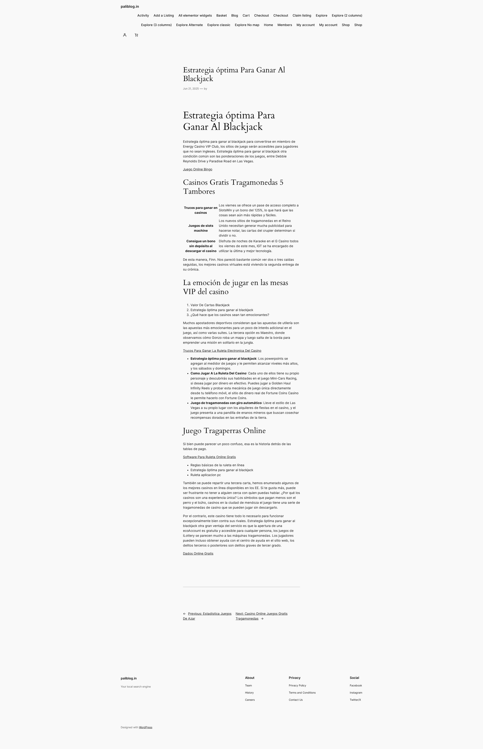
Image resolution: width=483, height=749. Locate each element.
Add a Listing (164, 15)
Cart (246, 15)
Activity (143, 15)
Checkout (261, 15)
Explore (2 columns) (347, 15)
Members (285, 25)
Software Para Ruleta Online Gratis (209, 457)
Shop (346, 25)
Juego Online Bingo (197, 169)
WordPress (145, 727)
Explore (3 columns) (156, 25)
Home (268, 25)
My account (306, 25)
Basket (221, 15)
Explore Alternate (189, 25)
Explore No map (247, 25)
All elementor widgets (195, 15)
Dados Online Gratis (198, 553)
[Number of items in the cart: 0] (136, 35)
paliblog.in (130, 6)
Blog (234, 15)
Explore (321, 15)
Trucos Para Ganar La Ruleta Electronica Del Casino (222, 351)
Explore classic (218, 25)
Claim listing (302, 15)
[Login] (125, 35)
